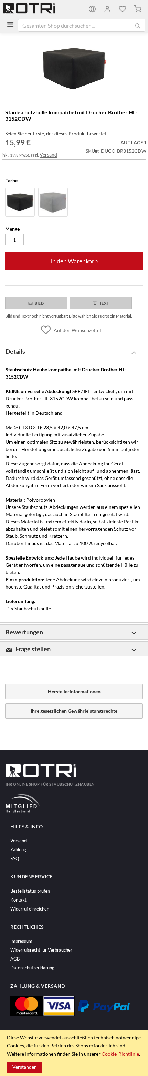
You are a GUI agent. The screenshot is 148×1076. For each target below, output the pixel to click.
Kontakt (18, 900)
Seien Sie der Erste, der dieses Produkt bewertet (55, 134)
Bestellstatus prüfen (30, 891)
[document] (74, 1053)
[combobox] (81, 25)
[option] (20, 202)
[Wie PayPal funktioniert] (104, 1006)
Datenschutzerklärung (32, 968)
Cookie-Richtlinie (120, 1054)
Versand (48, 155)
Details (15, 351)
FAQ (14, 858)
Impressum (21, 941)
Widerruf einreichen (29, 909)
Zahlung (18, 849)
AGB (15, 959)
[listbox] (74, 203)
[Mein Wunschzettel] (122, 9)
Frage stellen (32, 649)
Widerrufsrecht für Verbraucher (41, 950)
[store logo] (38, 9)
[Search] (137, 25)
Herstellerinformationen (74, 691)
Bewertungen (24, 632)
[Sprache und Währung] (92, 9)
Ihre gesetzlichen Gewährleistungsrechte (74, 711)
